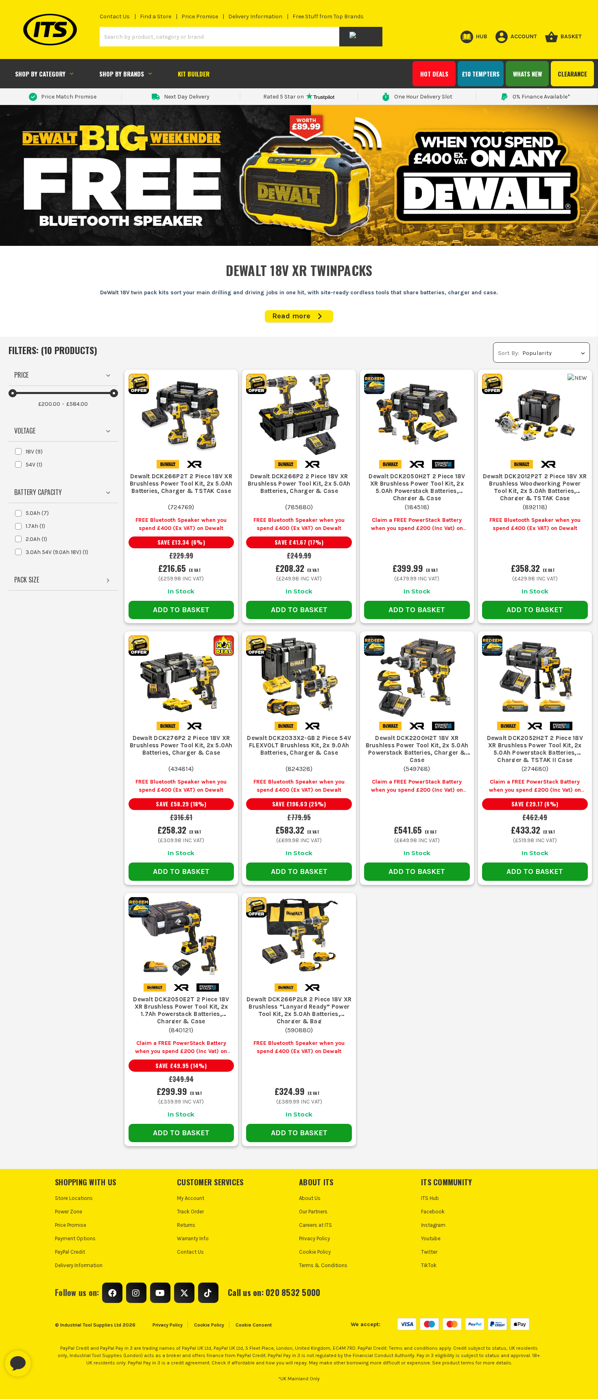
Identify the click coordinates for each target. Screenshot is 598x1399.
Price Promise (199, 16)
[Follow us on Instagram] (136, 1293)
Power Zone (68, 1212)
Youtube (431, 1238)
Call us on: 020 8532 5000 (274, 1292)
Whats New (527, 73)
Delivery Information (255, 16)
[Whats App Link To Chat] (44, 1359)
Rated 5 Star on (283, 96)
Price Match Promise (68, 96)
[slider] (13, 393)
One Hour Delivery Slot (423, 96)
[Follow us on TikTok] (208, 1293)
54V (34, 464)
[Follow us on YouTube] (160, 1293)
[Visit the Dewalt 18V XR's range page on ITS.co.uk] (194, 463)
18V (34, 451)
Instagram (433, 1225)
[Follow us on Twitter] (184, 1293)
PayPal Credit (70, 1252)
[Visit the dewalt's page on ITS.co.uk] (168, 463)
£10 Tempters (481, 73)
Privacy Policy (314, 1238)
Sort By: (508, 353)
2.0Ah (36, 539)
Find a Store (155, 16)
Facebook (433, 1212)
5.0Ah (37, 513)
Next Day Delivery (187, 96)
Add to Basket (181, 609)
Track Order (190, 1212)
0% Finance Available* (541, 96)
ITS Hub (430, 1198)
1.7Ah (35, 526)
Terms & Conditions (323, 1265)
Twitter (429, 1252)
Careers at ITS (315, 1225)
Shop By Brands (121, 73)
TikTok (428, 1265)
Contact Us (115, 16)
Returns (186, 1225)
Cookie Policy (315, 1252)
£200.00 (49, 404)
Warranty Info (193, 1238)
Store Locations (74, 1198)
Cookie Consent (254, 1325)
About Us (310, 1198)
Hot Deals (434, 73)
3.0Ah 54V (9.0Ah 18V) (57, 552)
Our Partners (313, 1212)
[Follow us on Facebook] (112, 1293)
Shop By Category (40, 73)
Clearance (572, 73)
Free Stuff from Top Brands (328, 16)
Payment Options (75, 1238)
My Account (190, 1198)
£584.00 (77, 404)
